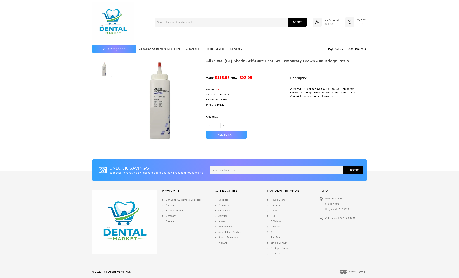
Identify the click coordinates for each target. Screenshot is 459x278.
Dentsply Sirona (280, 248)
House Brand (278, 199)
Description (299, 78)
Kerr (273, 232)
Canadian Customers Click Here (160, 48)
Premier (275, 226)
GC (218, 89)
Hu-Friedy (276, 205)
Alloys (222, 221)
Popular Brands (215, 48)
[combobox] (231, 22)
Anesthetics (225, 226)
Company (236, 48)
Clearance (192, 48)
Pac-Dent (276, 237)
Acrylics (223, 216)
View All (223, 242)
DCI (273, 216)
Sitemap (170, 221)
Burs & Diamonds (228, 237)
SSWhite (276, 221)
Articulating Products (230, 232)
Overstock (224, 210)
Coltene (275, 210)
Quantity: (212, 116)
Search (297, 21)
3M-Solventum (279, 242)
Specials (223, 199)
